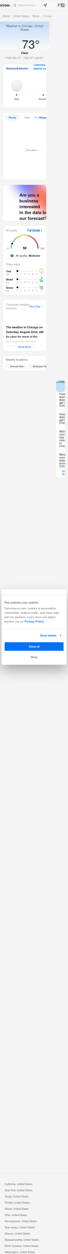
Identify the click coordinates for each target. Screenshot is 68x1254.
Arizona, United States (17, 1233)
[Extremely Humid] (16, 89)
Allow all (34, 646)
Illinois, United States (17, 1209)
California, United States (18, 1184)
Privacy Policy (34, 621)
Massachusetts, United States (22, 1239)
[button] (34, 5)
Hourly (12, 117)
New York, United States (18, 1190)
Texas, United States (16, 1196)
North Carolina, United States (21, 1246)
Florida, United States (17, 1202)
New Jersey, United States (20, 1227)
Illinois (35, 16)
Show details (48, 635)
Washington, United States (20, 1252)
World (6, 16)
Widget (43, 117)
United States (21, 16)
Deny (34, 657)
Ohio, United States (16, 1215)
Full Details (33, 230)
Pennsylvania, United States (21, 1221)
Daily (27, 117)
